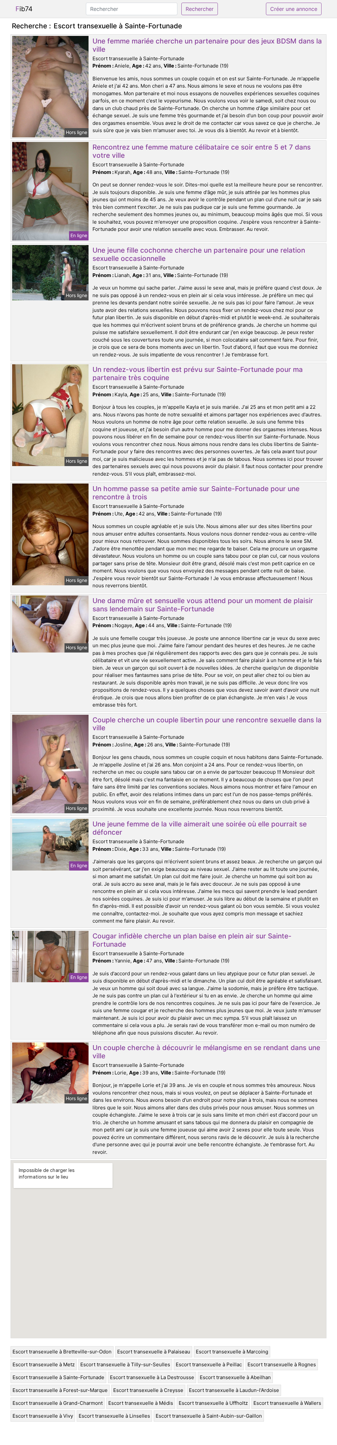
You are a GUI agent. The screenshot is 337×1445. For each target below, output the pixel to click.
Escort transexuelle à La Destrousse (152, 1377)
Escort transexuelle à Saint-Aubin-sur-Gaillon (209, 1416)
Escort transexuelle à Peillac (209, 1364)
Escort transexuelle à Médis (140, 1403)
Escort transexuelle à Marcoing (232, 1351)
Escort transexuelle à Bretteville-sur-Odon (62, 1351)
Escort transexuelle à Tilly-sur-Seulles (125, 1364)
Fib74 (24, 9)
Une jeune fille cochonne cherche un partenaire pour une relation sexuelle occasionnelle (198, 254)
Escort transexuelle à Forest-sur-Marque (60, 1390)
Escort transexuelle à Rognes (281, 1364)
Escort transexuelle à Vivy (43, 1416)
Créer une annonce (293, 9)
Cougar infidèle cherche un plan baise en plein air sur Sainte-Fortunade (192, 940)
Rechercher (200, 9)
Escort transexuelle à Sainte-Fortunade (58, 1377)
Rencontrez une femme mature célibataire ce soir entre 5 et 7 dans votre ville (201, 151)
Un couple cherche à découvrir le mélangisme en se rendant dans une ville (206, 1051)
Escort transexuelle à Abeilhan (235, 1377)
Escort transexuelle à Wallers (287, 1403)
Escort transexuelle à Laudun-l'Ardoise (234, 1390)
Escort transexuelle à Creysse (148, 1390)
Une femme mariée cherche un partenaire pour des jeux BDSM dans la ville (207, 45)
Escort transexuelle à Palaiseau (153, 1351)
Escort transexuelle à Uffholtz (213, 1403)
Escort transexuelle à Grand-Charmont (58, 1403)
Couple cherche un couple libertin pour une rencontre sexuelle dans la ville (207, 724)
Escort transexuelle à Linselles (114, 1416)
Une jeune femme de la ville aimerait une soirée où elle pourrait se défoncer (199, 828)
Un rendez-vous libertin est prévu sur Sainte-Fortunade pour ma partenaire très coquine (197, 373)
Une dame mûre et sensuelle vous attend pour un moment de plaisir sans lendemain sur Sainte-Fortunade (202, 605)
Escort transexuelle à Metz (44, 1364)
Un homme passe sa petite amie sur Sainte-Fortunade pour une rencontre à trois (195, 493)
